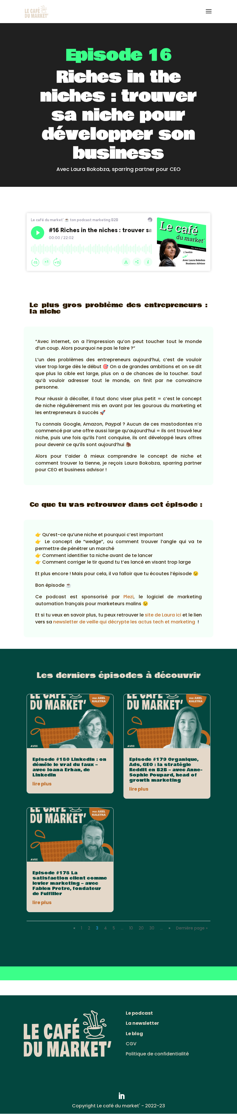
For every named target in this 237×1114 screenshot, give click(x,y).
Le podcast (139, 1013)
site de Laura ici (163, 615)
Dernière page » (192, 928)
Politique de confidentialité (157, 1053)
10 (131, 928)
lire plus (41, 783)
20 (141, 928)
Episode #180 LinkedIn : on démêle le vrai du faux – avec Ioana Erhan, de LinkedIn (69, 767)
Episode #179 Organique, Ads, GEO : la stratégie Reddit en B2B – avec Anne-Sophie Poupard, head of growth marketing (166, 770)
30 (151, 928)
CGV (131, 1043)
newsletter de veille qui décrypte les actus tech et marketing (124, 622)
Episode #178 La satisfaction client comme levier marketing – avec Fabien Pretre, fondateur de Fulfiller (69, 883)
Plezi (128, 596)
